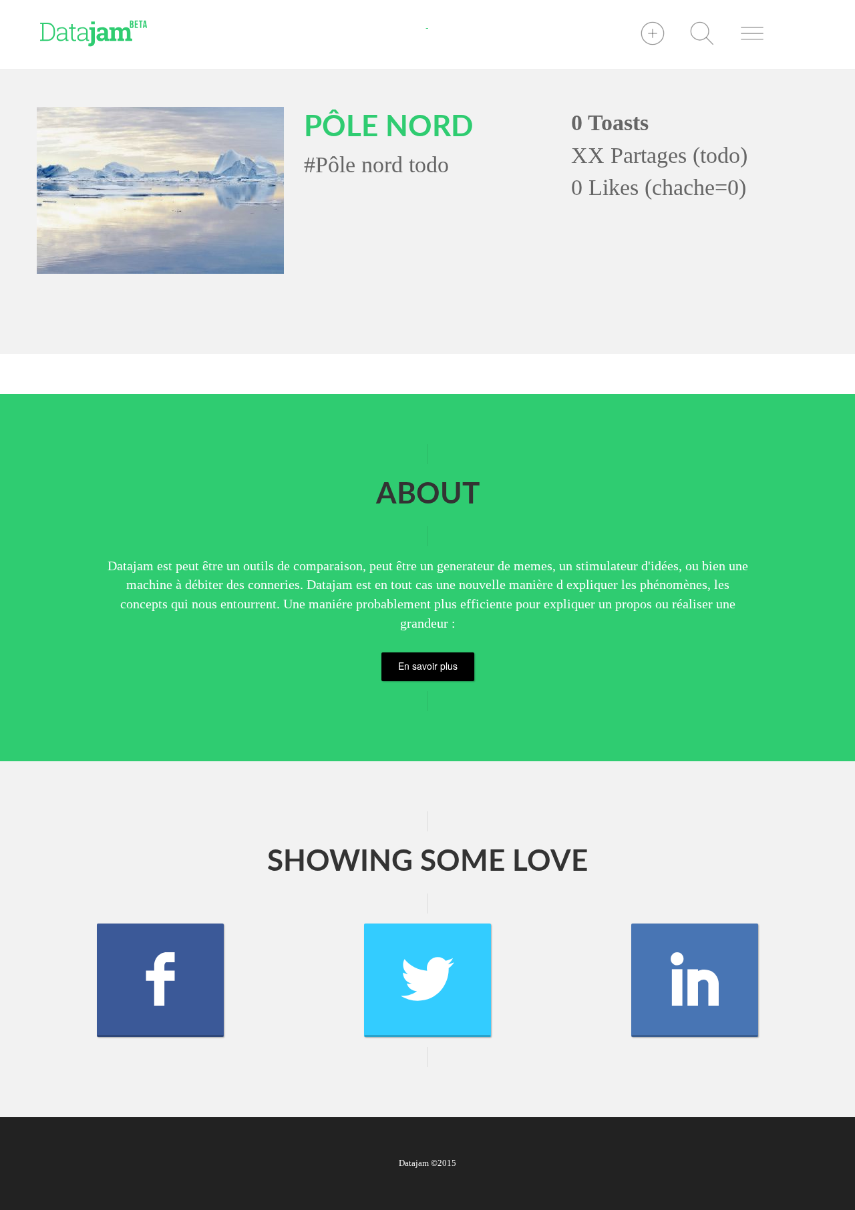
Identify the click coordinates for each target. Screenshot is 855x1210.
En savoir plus (428, 665)
